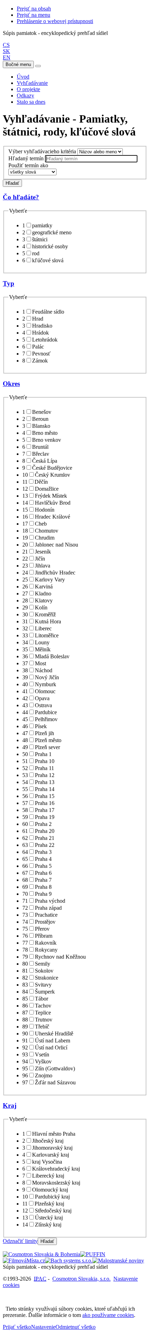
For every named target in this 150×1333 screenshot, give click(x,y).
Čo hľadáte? (21, 197)
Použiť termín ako (28, 165)
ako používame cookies (108, 1315)
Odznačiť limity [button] (20, 1241)
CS (6, 45)
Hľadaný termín (26, 158)
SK (6, 51)
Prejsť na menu (33, 15)
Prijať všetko (17, 1327)
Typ (8, 283)
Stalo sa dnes (31, 102)
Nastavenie (43, 1327)
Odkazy (25, 95)
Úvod (23, 77)
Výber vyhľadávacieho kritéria (42, 151)
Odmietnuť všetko (75, 1327)
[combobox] (91, 158)
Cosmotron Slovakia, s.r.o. (81, 1279)
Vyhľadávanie (32, 83)
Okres (11, 383)
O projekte (28, 89)
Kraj (9, 1105)
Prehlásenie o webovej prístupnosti (55, 21)
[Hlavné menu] (38, 66)
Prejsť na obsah (34, 9)
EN (6, 57)
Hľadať (12, 183)
